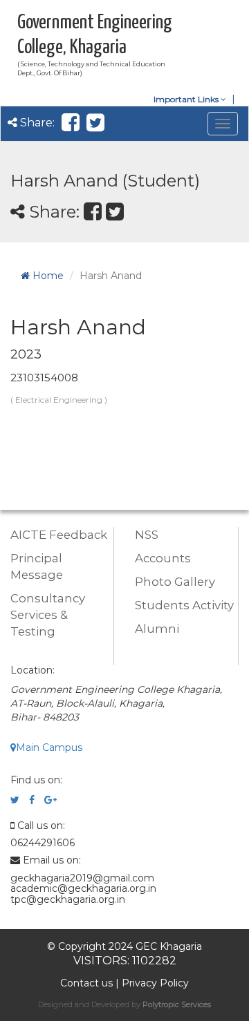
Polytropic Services (176, 1004)
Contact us (86, 983)
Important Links (187, 99)
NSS (146, 535)
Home (47, 275)
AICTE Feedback (58, 535)
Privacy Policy (155, 983)
